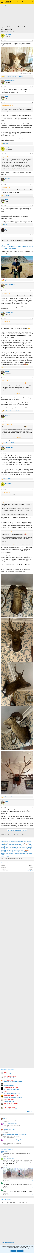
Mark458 (13, 841)
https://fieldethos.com (9, 1085)
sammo (9, 851)
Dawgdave (5, 1167)
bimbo (18, 851)
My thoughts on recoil (9, 1129)
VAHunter (14, 851)
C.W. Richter (6, 849)
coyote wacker (13, 847)
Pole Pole (30, 844)
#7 (32, 235)
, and (13, 410)
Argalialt (4, 31)
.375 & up (5, 1132)
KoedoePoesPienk (14, 853)
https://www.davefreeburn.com (11, 1089)
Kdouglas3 (10, 843)
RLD (6, 841)
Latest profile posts (7, 1149)
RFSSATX (15, 846)
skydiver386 (23, 851)
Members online (6, 839)
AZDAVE (12, 1158)
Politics (5, 1118)
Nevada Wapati (25, 846)
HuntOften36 (9, 844)
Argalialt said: (5, 187)
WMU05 (3, 841)
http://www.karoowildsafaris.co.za (12, 1109)
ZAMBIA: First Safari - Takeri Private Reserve (15, 1134)
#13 (32, 489)
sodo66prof (30, 870)
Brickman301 (29, 853)
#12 (32, 453)
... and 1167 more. (5, 856)
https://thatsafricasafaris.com (11, 1077)
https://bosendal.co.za (9, 1101)
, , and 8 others (13, 280)
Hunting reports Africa (8, 1137)
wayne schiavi (16, 844)
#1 (32, 40)
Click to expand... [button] (17, 170)
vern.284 (22, 844)
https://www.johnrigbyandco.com (12, 1093)
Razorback (10, 850)
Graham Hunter (19, 841)
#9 (32, 318)
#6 (32, 205)
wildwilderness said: (6, 105)
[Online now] (4, 83)
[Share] (30, 40)
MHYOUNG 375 (6, 1183)
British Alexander (27, 841)
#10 (32, 377)
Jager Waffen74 (27, 849)
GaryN (22, 850)
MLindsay (17, 849)
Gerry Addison (24, 847)
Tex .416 (19, 847)
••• (32, 1156)
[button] (2, 1)
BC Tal (8, 841)
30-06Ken (8, 853)
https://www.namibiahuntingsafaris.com (13, 1097)
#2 (32, 86)
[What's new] (29, 1)
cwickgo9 (3, 853)
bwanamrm (12, 849)
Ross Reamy (22, 853)
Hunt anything (17, 850)
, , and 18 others (13, 76)
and (9, 442)
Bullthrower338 (4, 850)
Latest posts (4, 1116)
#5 (32, 184)
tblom (22, 849)
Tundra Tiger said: (6, 380)
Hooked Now (4, 851)
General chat (6, 1121)
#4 (32, 153)
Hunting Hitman (5, 846)
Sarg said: (4, 157)
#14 (32, 807)
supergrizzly (6, 1158)
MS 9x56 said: (5, 492)
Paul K (2, 854)
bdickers (7, 847)
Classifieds (5, 1127)
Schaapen (5, 1151)
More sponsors (29, 1111)
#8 (32, 290)
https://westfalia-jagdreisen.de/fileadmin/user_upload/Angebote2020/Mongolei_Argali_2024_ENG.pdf (17, 246)
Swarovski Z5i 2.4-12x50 (10, 1124)
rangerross (3, 844)
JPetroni (20, 846)
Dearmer (22, 843)
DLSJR (13, 1183)
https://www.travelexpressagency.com (13, 1081)
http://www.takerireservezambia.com (12, 1074)
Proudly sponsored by (7, 1070)
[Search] (32, 1)
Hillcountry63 (16, 843)
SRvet (27, 851)
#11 (32, 421)
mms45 (26, 843)
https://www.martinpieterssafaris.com (13, 1105)
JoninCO (11, 846)
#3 (32, 102)
